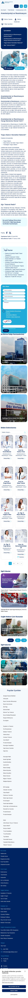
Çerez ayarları (14, 994)
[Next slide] (24, 640)
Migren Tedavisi (7, 778)
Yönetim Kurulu (4, 856)
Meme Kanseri (6, 775)
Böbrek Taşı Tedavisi (8, 712)
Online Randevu (4, 883)
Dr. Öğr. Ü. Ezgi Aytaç (7, 545)
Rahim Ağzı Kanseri (8, 798)
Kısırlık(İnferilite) (7, 762)
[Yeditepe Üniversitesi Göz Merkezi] (14, 408)
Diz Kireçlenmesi (7, 729)
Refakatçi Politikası (5, 917)
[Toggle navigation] (25, 6)
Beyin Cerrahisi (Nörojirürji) (10, 701)
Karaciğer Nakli (7, 756)
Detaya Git (5, 656)
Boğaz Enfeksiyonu (8, 717)
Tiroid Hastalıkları (7, 831)
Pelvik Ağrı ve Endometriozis (10, 806)
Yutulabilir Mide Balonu (8, 842)
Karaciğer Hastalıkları (8, 745)
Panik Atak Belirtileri (8, 803)
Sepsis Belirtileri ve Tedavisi (13, 258)
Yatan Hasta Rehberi (6, 909)
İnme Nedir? (6, 740)
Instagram (5, 968)
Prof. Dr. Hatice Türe (21, 451)
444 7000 (5, 949)
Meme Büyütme (7, 770)
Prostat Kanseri (7, 811)
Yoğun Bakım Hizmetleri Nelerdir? (13, 43)
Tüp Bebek (6, 836)
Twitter (4, 961)
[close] (25, 971)
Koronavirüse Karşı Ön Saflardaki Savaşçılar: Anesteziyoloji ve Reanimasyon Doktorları (12, 652)
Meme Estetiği (6, 767)
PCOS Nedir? (6, 800)
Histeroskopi (6, 734)
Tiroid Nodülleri (7, 833)
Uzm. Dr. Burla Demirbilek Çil (21, 546)
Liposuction (6, 764)
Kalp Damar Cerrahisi (8, 748)
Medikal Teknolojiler (6, 922)
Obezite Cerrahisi (7, 789)
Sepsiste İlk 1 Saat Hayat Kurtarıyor (15, 269)
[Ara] (21, 6)
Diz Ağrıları (6, 720)
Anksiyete (5, 698)
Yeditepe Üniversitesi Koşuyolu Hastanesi (12, 389)
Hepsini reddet (14, 990)
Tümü (10, 640)
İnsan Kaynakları (5, 861)
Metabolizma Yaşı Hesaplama (8, 932)
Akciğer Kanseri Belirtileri (9, 695)
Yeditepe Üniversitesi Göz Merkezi (13, 418)
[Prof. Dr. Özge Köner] (7, 473)
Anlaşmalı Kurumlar (5, 864)
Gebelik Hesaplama (5, 935)
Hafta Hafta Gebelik (5, 901)
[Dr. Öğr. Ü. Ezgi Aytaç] (7, 535)
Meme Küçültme (7, 773)
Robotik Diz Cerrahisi (8, 809)
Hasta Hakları (4, 911)
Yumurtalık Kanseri (7, 839)
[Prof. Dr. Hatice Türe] (21, 441)
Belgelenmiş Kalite (5, 859)
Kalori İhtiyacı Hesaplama (7, 938)
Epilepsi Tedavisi (7, 731)
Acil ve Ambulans (5, 880)
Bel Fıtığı (5, 706)
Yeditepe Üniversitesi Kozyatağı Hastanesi (12, 361)
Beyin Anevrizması (7, 704)
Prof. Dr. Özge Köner (7, 482)
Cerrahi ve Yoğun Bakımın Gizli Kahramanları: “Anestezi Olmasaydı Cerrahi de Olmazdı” (12, 665)
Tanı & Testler (4, 898)
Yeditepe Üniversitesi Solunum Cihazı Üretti (13, 678)
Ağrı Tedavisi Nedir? (9, 45)
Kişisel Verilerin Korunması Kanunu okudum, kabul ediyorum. (13, 314)
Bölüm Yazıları (8, 19)
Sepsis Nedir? (9, 260)
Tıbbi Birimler (11, 10)
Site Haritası (3, 885)
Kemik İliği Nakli (7, 759)
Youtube (5, 966)
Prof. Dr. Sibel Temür (21, 482)
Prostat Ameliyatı (7, 742)
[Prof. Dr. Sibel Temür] (21, 473)
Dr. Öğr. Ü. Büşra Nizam (21, 513)
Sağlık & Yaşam (4, 896)
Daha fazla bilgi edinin (7, 982)
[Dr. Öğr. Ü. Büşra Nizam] (21, 504)
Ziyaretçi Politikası (5, 914)
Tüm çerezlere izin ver (14, 986)
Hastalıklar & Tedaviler (6, 893)
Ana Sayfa (3, 10)
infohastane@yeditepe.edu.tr (10, 951)
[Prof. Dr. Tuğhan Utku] (7, 504)
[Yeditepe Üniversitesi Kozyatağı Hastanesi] (14, 350)
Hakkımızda (3, 853)
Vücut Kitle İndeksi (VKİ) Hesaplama (9, 930)
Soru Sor (20, 68)
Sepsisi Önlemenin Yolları (12, 257)
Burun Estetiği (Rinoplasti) (9, 715)
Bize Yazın (3, 945)
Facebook (5, 958)
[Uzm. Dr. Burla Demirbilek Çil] (21, 535)
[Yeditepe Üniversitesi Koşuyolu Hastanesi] (14, 379)
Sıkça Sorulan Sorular (6, 919)
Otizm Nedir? (6, 792)
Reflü (4, 820)
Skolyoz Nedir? (7, 828)
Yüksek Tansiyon (7, 844)
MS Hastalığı (6, 787)
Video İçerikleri (8, 24)
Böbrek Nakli (6, 709)
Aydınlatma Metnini (11, 315)
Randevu (9, 68)
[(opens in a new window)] (6, 233)
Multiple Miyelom (7, 781)
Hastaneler (3, 877)
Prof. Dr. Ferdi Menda (7, 451)
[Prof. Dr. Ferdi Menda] (7, 441)
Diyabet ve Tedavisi (8, 726)
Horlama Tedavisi (7, 737)
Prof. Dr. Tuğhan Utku (7, 513)
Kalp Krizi (5, 751)
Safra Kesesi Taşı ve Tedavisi (10, 823)
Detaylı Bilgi (7, 458)
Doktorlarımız (4, 872)
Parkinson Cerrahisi (8, 795)
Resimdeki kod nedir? (6, 324)
